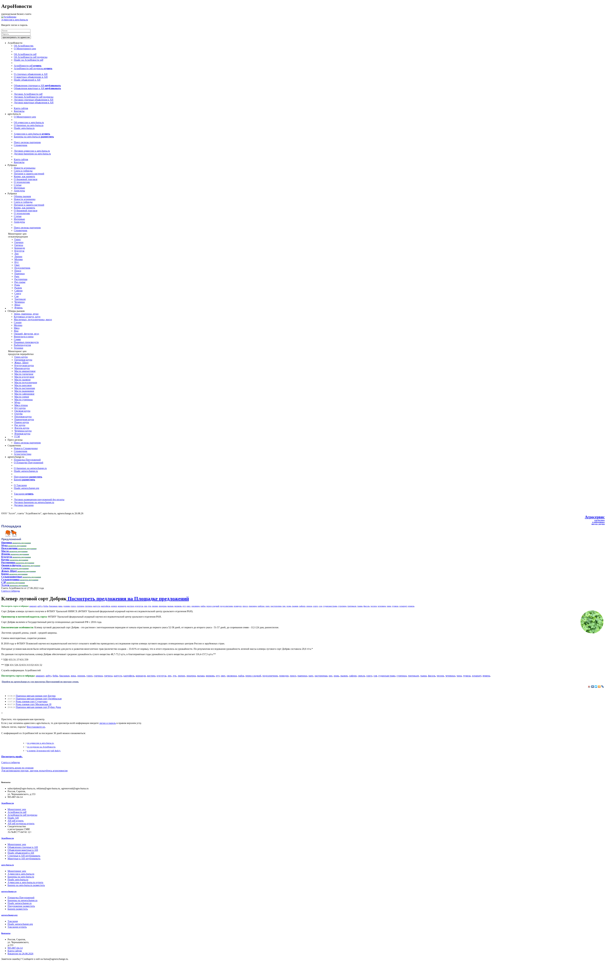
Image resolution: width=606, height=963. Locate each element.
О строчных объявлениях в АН (31, 74)
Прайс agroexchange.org (26, 488)
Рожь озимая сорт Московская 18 (33, 704)
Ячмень (18, 307)
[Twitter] (596, 686)
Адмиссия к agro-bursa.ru (14, 19)
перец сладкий (212, 606)
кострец (130, 606)
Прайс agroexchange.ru (26, 471)
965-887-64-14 (15, 948)
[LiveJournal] (602, 686)
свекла (309, 606)
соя (320, 606)
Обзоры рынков (22, 196)
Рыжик (18, 287)
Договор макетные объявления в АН (33, 102)
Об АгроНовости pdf (25, 54)
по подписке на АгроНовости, (41, 747)
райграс (261, 606)
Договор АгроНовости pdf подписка (33, 97)
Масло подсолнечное (25, 382)
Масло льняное (22, 379)
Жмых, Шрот (21, 362)
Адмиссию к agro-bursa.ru (32, 133)
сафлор (302, 606)
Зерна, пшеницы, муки (26, 313)
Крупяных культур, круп (27, 316)
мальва (170, 606)
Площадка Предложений (27, 459)
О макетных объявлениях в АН (31, 77)
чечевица (382, 606)
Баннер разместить (18, 909)
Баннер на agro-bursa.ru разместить (26, 885)
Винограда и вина (23, 336)
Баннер (24, 479)
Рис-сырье (19, 282)
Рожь (17, 285)
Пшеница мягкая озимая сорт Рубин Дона (38, 707)
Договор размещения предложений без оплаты (39, 499)
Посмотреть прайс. (12, 756)
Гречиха (18, 245)
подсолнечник (226, 606)
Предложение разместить (21, 906)
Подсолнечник (22, 268)
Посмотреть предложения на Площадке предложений (127, 598)
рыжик (295, 606)
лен (145, 606)
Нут (16, 262)
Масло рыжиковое (24, 391)
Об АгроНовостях (23, 45)
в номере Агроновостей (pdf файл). (44, 750)
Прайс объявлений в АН (27, 79)
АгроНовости (7, 803)
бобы (45, 606)
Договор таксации (24, 505)
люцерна (162, 606)
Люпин (18, 256)
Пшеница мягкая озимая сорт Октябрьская (39, 698)
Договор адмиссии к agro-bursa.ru (32, 151)
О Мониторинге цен (25, 48)
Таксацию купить (17, 927)
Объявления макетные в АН (37, 88)
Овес (17, 265)
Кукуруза (19, 250)
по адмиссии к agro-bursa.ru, (40, 743)
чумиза (395, 606)
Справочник (20, 145)
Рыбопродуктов (22, 345)
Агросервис (595, 517)
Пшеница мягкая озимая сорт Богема (36, 695)
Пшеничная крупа (24, 419)
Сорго (17, 293)
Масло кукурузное (24, 376)
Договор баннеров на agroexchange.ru (34, 502)
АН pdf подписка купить (21, 823)
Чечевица (19, 302)
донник (66, 606)
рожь (289, 606)
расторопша (276, 606)
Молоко (18, 259)
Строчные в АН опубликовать (24, 855)
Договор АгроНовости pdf (28, 94)
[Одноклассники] (599, 686)
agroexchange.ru (8, 891)
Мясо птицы (21, 405)
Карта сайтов (21, 108)
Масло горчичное (23, 374)
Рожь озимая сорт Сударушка (31, 701)
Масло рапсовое (23, 385)
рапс (268, 606)
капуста (96, 606)
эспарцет (403, 606)
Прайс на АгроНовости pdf (28, 60)
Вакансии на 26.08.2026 (20, 953)
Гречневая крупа (23, 359)
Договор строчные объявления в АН (33, 99)
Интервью (19, 187)
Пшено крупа (21, 422)
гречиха (88, 606)
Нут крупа (20, 408)
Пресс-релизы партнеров (27, 142)
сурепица (342, 606)
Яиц (16, 331)
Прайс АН (13, 817)
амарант (32, 606)
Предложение (28, 476)
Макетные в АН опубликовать (24, 858)
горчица (80, 606)
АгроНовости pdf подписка (33, 68)
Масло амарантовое (25, 371)
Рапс (16, 276)
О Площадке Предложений (28, 462)
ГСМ (17, 436)
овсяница (195, 606)
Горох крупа (21, 357)
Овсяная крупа (22, 411)
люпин (155, 606)
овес (188, 606)
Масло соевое (21, 396)
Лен (16, 253)
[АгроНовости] (8, 16)
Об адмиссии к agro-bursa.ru (29, 122)
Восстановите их (36, 727)
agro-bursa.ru (7, 865)
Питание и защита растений (29, 173)
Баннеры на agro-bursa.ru (34, 136)
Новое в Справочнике (26, 448)
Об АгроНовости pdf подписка (30, 57)
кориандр (122, 606)
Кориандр (19, 248)
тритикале (351, 606)
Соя (16, 296)
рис (284, 606)
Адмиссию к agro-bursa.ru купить (25, 882)
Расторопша (20, 279)
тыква (359, 606)
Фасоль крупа (21, 428)
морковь (178, 606)
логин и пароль (107, 723)
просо (245, 606)
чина (389, 606)
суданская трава (330, 606)
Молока (18, 325)
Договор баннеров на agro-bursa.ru (32, 153)
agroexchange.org (9, 915)
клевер (114, 606)
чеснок (374, 606)
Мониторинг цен (17, 809)
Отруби (18, 413)
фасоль (366, 606)
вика (60, 606)
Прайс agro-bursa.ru (24, 128)
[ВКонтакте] (592, 686)
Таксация (13, 921)
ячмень (411, 606)
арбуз (39, 606)
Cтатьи (17, 185)
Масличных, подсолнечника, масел (33, 319)
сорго (315, 606)
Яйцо (17, 304)
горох (73, 606)
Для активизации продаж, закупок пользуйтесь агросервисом (34, 770)
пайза (203, 606)
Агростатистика (22, 454)
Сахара (17, 322)
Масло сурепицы (23, 399)
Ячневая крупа (22, 433)
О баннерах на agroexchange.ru (30, 468)
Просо (17, 270)
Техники (18, 348)
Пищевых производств (26, 342)
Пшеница (19, 273)
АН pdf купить (16, 820)
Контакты (19, 111)
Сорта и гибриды (23, 170)
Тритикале (20, 299)
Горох (17, 239)
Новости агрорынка (24, 168)
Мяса (16, 328)
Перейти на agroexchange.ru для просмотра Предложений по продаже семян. (40, 681)
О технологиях (22, 182)
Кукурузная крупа (24, 365)
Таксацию (23, 493)
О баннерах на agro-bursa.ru (28, 125)
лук (149, 606)
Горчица (18, 242)
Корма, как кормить (24, 176)
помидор (238, 606)
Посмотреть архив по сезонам (17, 767)
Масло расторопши (24, 388)
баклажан (53, 606)
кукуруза (139, 606)
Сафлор (18, 290)
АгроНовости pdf (27, 65)
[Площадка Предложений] (11, 539)
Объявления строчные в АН (37, 85)
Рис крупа (19, 425)
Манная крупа (22, 368)
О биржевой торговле (25, 179)
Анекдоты (19, 190)
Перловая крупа (23, 416)
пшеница (253, 606)
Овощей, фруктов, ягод (26, 333)
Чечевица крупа (23, 430)
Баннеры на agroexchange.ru (22, 900)
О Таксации (20, 485)
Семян (17, 339)
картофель (105, 606)
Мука (17, 402)
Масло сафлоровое (24, 394)
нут (184, 606)
